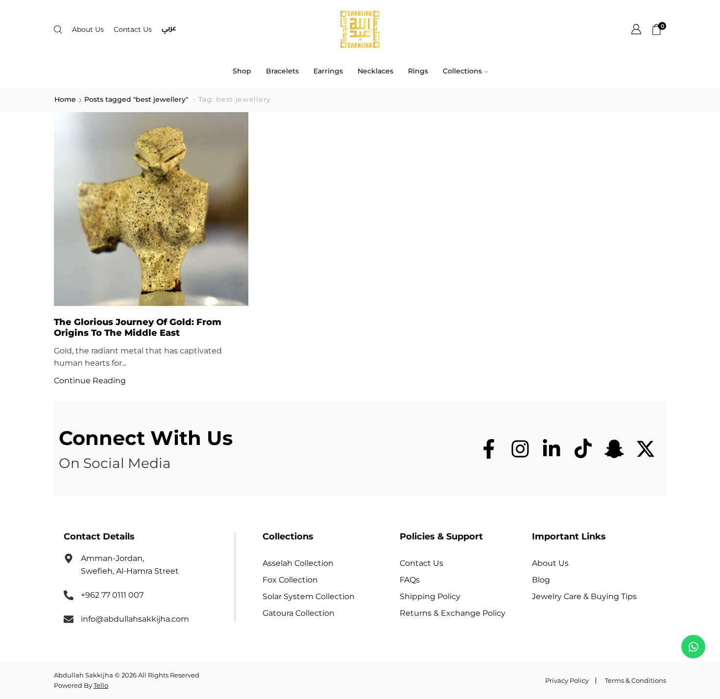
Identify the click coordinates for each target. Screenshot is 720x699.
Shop (242, 71)
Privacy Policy (567, 680)
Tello (101, 685)
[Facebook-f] (488, 449)
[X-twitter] (645, 449)
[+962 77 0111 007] (68, 595)
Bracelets (282, 71)
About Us (88, 29)
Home (65, 99)
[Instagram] (520, 449)
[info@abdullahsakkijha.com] (68, 619)
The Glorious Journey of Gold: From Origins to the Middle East (137, 327)
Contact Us (133, 29)
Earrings (328, 71)
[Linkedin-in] (551, 449)
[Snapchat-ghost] (614, 449)
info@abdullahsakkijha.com (135, 619)
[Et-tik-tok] (583, 449)
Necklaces (375, 71)
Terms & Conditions (635, 680)
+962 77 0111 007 (112, 595)
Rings (418, 71)
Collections (462, 71)
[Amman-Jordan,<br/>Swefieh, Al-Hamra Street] (68, 558)
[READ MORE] (151, 209)
